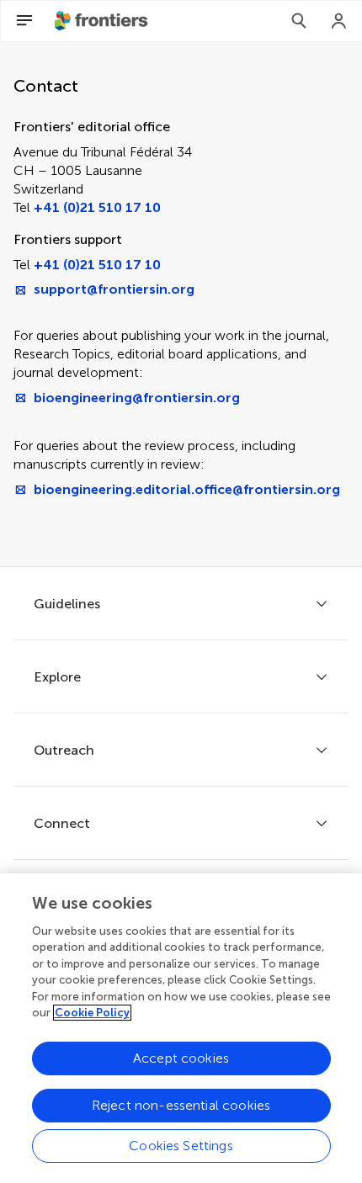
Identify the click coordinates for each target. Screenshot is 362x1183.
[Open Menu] (24, 21)
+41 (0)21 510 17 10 (97, 207)
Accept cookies (181, 1058)
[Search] (299, 21)
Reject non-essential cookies (181, 1105)
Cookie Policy (92, 1012)
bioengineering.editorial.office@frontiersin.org (187, 489)
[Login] (339, 21)
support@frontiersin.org (114, 289)
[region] (181, 1028)
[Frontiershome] (103, 21)
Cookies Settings (181, 1146)
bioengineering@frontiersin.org (137, 398)
